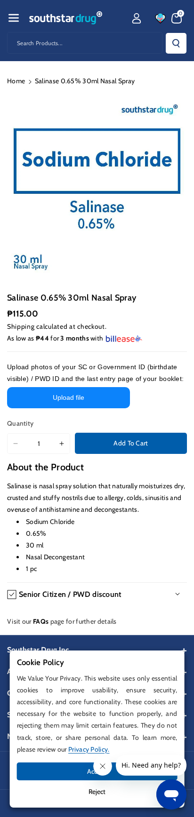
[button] (13, 18)
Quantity (20, 423)
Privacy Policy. (89, 749)
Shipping (21, 326)
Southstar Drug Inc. (39, 649)
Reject (97, 791)
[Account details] (136, 18)
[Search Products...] (176, 43)
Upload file (68, 397)
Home (16, 81)
